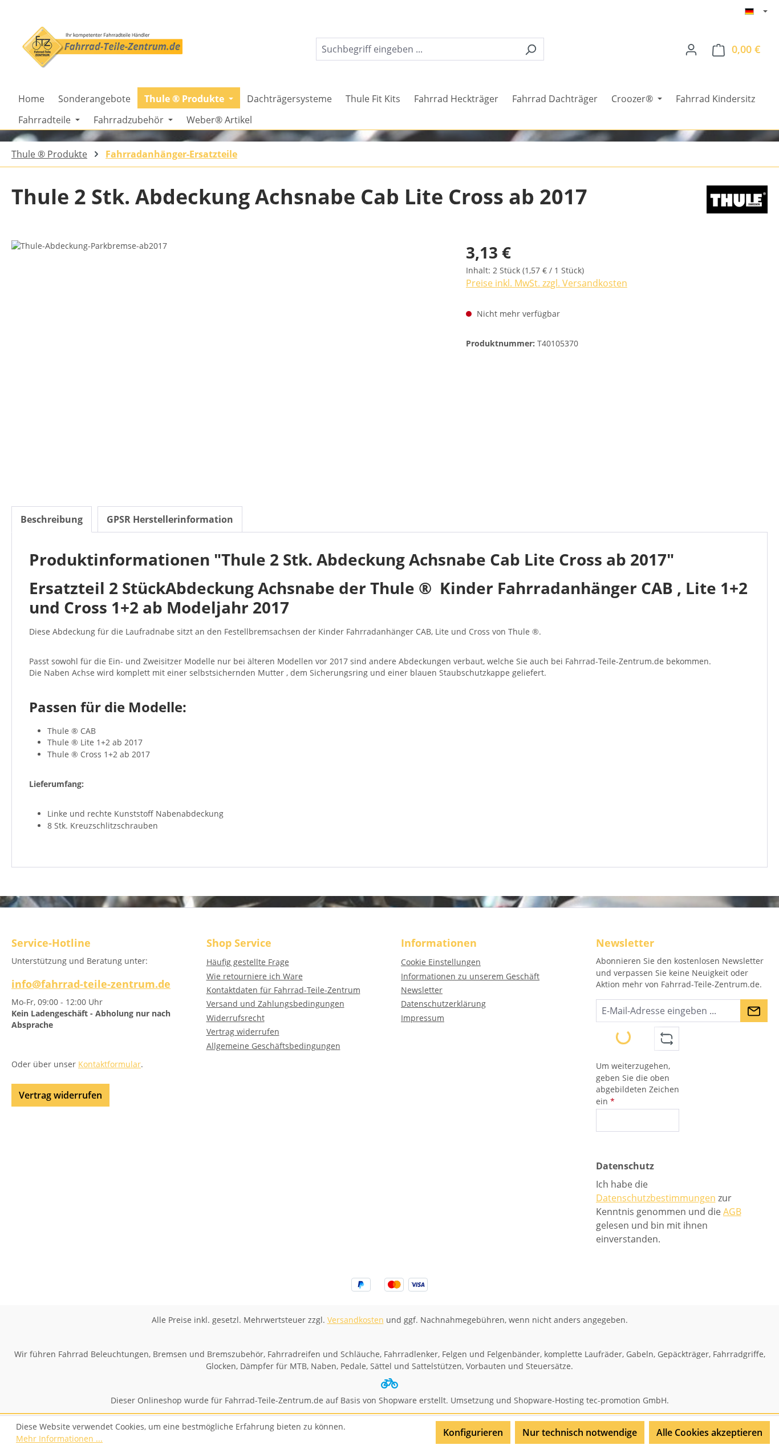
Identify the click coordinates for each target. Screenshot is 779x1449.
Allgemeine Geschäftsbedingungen (273, 1045)
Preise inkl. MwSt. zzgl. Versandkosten (546, 283)
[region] (227, 363)
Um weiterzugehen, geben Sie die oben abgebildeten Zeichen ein (637, 1083)
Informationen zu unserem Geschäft (470, 976)
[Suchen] (530, 49)
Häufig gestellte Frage (247, 961)
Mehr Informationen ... (59, 1438)
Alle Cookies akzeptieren (709, 1432)
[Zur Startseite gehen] (96, 47)
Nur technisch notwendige (579, 1432)
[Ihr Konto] (691, 49)
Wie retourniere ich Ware (254, 976)
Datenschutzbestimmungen (656, 1198)
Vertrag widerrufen (60, 1095)
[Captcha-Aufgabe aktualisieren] (666, 1039)
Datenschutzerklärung (443, 1003)
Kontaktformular (109, 1064)
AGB (732, 1211)
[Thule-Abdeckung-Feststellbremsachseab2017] (227, 363)
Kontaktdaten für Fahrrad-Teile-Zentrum (283, 989)
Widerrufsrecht (235, 1017)
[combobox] (417, 49)
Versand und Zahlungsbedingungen (275, 1003)
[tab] (51, 519)
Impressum (422, 1017)
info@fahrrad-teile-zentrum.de (91, 984)
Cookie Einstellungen (441, 961)
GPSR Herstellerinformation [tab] (170, 519)
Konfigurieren (473, 1432)
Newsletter (422, 989)
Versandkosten (355, 1319)
